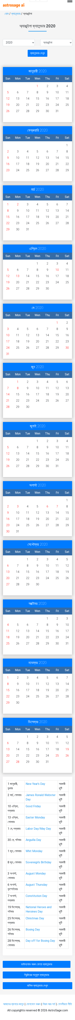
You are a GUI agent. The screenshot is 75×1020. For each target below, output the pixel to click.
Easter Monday (35, 817)
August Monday (36, 873)
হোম (7, 13)
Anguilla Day (33, 840)
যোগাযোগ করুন (33, 1004)
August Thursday (36, 884)
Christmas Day (35, 918)
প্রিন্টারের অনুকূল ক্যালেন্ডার (36, 975)
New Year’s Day (35, 784)
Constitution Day (36, 896)
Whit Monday (34, 851)
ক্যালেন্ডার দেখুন (37, 53)
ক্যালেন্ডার (15, 13)
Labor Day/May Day (38, 828)
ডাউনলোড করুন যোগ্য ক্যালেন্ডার (36, 964)
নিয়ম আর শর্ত (49, 1004)
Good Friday (33, 806)
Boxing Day (33, 929)
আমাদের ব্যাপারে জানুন (13, 1004)
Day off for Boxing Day (40, 940)
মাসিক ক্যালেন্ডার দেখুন (37, 985)
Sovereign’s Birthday (38, 862)
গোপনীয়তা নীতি (65, 1004)
